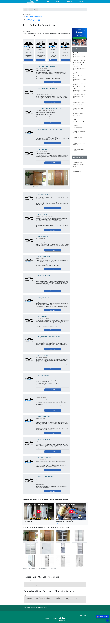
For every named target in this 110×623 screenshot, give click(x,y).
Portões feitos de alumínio (79, 164)
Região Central (28, 580)
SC (39, 595)
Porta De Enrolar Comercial (79, 94)
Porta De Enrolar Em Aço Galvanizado (78, 97)
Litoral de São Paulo (66, 580)
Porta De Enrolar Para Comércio (78, 109)
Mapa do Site (82, 608)
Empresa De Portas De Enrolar (78, 53)
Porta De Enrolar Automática (79, 147)
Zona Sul (45, 580)
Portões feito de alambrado (79, 160)
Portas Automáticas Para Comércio (78, 150)
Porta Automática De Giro (78, 135)
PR (36, 595)
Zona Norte (34, 580)
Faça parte (81, 1)
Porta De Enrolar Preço (78, 115)
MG (28, 595)
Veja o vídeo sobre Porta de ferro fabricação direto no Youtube (69, 523)
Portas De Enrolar (77, 153)
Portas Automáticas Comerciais (77, 124)
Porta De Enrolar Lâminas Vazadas (78, 105)
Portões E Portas (76, 169)
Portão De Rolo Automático (79, 121)
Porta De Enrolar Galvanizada (31, 18)
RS (42, 595)
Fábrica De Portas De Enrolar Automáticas (34, 20)
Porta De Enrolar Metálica (78, 102)
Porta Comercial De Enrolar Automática (79, 144)
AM (58, 595)
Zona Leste (51, 580)
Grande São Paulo (58, 580)
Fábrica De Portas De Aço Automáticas (78, 65)
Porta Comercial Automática (79, 141)
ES (31, 595)
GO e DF (55, 595)
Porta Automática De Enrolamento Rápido (77, 128)
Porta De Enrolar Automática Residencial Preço (79, 91)
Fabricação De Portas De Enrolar (78, 72)
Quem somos (70, 1)
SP (34, 595)
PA (61, 595)
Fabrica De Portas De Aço (78, 62)
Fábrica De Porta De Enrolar (79, 60)
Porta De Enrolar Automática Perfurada (33, 16)
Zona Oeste (40, 580)
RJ (25, 595)
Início (66, 608)
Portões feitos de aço (77, 162)
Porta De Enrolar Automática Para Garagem (79, 80)
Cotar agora (28, 59)
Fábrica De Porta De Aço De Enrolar (79, 57)
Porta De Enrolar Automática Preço (79, 87)
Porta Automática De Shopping (77, 138)
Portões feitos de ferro (78, 166)
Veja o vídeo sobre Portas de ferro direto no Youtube (35, 523)
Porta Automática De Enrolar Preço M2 (79, 132)
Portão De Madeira (77, 171)
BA (48, 595)
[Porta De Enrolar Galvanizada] (28, 44)
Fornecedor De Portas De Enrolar (32, 19)
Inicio (48, 1)
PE (45, 595)
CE (51, 595)
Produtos (58, 1)
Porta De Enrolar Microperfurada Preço (34, 22)
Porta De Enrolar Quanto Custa (78, 118)
